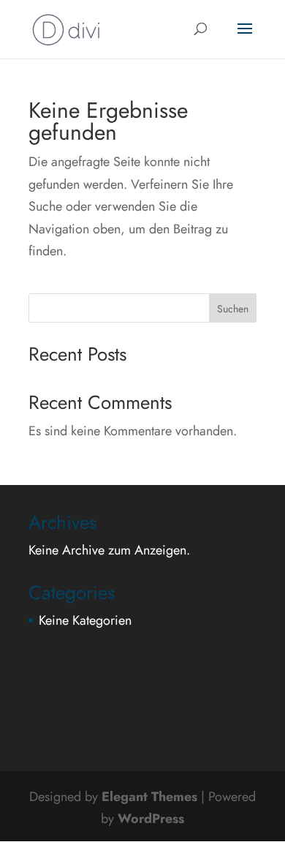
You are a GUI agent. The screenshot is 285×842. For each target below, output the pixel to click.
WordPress (151, 818)
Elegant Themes (149, 796)
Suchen (232, 308)
